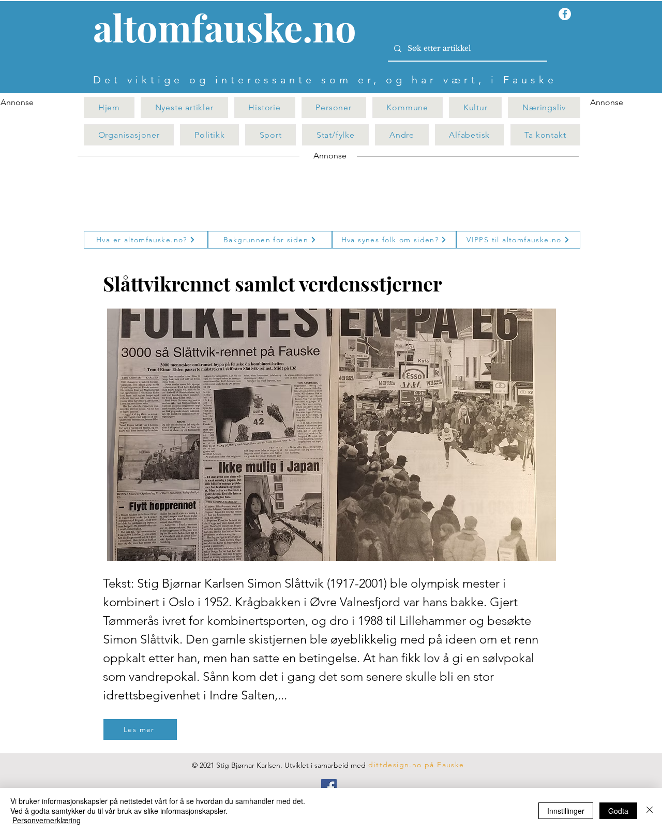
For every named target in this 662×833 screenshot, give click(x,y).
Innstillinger (565, 811)
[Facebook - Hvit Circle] (565, 14)
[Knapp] (230, 29)
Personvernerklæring (46, 820)
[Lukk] (649, 810)
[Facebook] (329, 787)
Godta (618, 811)
